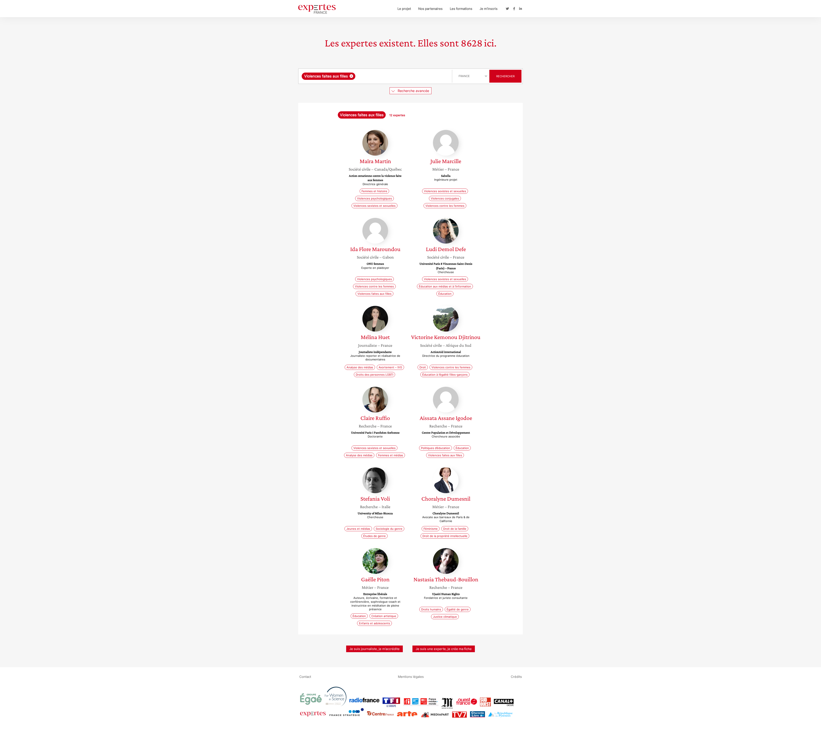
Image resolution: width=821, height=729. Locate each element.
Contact (305, 677)
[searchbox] (399, 76)
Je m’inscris (489, 9)
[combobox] (376, 76)
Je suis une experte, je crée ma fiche (444, 649)
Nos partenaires (430, 9)
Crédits (516, 677)
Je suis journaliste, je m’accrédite (374, 649)
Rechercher (505, 76)
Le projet (404, 9)
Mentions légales (411, 677)
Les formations (461, 9)
